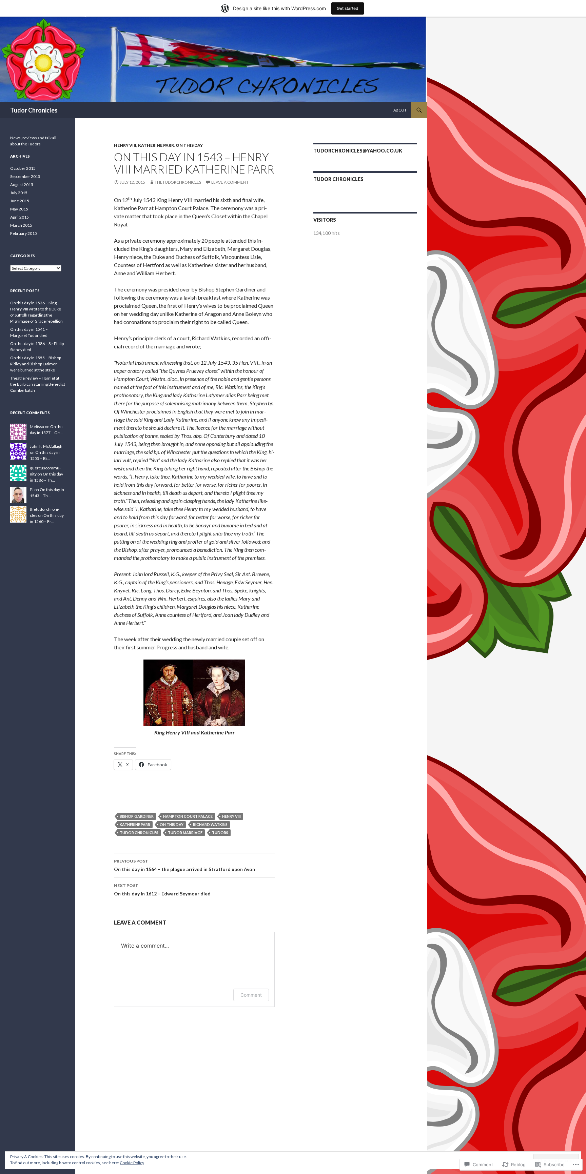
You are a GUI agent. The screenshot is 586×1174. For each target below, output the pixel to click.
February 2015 (23, 233)
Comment (251, 995)
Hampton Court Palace (188, 816)
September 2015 (25, 176)
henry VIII (231, 816)
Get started (347, 8)
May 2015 (19, 208)
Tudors (220, 832)
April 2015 (19, 217)
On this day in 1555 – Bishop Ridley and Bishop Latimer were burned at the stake (35, 363)
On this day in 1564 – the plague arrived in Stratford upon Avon (184, 865)
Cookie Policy (132, 1162)
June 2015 (19, 200)
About (400, 110)
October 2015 (23, 168)
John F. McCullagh (46, 446)
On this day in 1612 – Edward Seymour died (162, 889)
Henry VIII (125, 145)
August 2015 (21, 184)
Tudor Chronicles (34, 110)
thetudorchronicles (178, 182)
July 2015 (18, 192)
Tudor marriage (185, 832)
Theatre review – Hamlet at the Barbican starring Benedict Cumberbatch (37, 384)
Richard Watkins (210, 824)
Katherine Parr (156, 145)
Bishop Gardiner (137, 816)
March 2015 (21, 225)
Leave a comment (230, 182)
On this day (189, 145)
